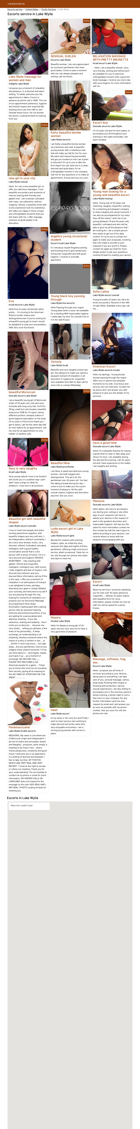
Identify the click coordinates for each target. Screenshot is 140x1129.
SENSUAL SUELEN (63, 56)
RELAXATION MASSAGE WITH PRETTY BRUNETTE (110, 58)
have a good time (105, 442)
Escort (97, 581)
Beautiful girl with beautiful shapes (27, 520)
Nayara (56, 617)
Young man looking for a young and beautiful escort (111, 193)
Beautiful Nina (60, 463)
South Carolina (48, 9)
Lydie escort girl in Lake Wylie (67, 530)
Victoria (56, 361)
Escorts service (15, 9)
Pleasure (98, 501)
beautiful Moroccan (22, 392)
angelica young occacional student (69, 237)
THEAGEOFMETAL (16, 4)
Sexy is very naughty (23, 468)
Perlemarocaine (19, 727)
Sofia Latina (101, 291)
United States (32, 9)
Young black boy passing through (68, 297)
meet (54, 710)
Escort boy (100, 122)
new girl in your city (22, 178)
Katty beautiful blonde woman (66, 134)
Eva (11, 301)
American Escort (104, 366)
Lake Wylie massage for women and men (25, 78)
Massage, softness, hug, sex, (109, 660)
